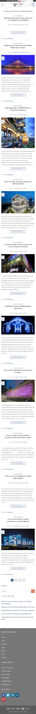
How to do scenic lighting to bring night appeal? (18, 477)
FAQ (2, 654)
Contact (3, 657)
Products (4, 644)
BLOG (3, 651)
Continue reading (18, 32)
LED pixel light (5, 674)
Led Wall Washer (6, 681)
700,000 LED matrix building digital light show (18, 307)
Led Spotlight (5, 678)
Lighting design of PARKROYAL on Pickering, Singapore (18, 109)
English (23, 1)
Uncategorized (18, 15)
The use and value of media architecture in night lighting (18, 520)
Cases (3, 647)
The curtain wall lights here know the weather (18, 371)
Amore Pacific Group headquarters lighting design (18, 183)
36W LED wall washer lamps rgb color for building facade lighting (18, 19)
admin (26, 24)
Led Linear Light (6, 671)
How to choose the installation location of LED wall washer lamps (18, 436)
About (3, 640)
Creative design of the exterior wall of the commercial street (18, 245)
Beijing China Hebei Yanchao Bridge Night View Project (18, 46)
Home (3, 637)
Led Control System (7, 667)
